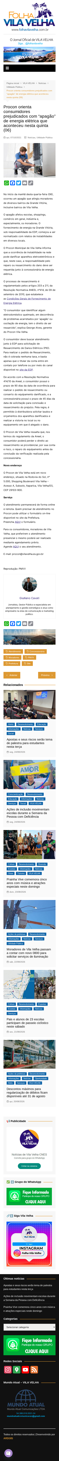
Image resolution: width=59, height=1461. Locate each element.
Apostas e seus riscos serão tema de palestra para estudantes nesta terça (29, 743)
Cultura (11, 864)
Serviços (39, 729)
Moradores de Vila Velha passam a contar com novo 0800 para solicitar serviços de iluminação (29, 953)
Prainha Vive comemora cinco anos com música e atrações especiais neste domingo (27, 883)
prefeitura (13, 663)
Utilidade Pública (44, 137)
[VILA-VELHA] (29, 1149)
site (29, 663)
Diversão (42, 864)
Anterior (13, 675)
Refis (10, 1083)
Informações (13, 729)
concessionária (37, 651)
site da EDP (26, 369)
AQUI (18, 521)
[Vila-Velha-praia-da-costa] (29, 54)
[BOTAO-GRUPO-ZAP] (29, 1345)
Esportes (42, 1004)
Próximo (45, 675)
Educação (41, 724)
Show (10, 873)
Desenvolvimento (25, 724)
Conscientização (15, 794)
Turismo (21, 873)
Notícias (31, 137)
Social (11, 733)
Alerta (10, 724)
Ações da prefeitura (16, 934)
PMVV (31, 657)
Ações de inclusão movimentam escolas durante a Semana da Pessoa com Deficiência (28, 813)
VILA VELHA (35, 803)
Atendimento (15, 651)
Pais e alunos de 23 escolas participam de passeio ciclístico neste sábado (27, 1023)
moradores (14, 657)
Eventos (11, 869)
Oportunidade (41, 1078)
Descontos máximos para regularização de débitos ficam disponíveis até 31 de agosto (27, 1092)
